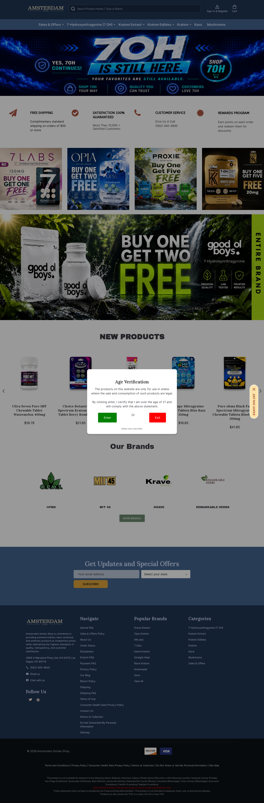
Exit (157, 417)
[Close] (254, 389)
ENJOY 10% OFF (254, 404)
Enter (107, 417)
